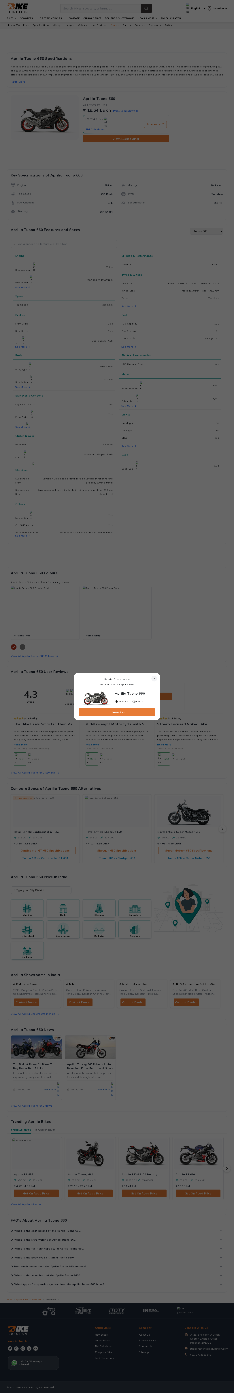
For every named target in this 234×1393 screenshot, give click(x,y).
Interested (117, 712)
